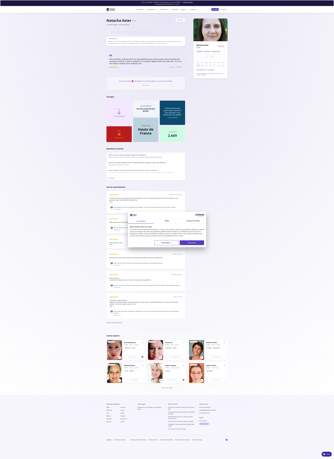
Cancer (122, 410)
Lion (107, 413)
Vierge (122, 413)
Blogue (183, 9)
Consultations (151, 9)
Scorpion (123, 416)
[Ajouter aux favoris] (142, 342)
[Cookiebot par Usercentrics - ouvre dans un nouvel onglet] (196, 215)
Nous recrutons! (204, 424)
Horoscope (163, 9)
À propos (193, 9)
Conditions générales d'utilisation (138, 440)
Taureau (122, 407)
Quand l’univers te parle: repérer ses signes (181, 421)
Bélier (108, 407)
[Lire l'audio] (108, 32)
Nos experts (139, 9)
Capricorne (123, 419)
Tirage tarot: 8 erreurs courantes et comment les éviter (181, 413)
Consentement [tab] (140, 221)
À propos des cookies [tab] (193, 221)
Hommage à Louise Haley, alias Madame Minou (149, 408)
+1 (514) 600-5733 (204, 413)
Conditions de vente (153, 440)
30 (198, 65)
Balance (108, 416)
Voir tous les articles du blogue (177, 429)
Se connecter (203, 421)
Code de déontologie (197, 440)
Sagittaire (109, 419)
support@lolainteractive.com (207, 410)
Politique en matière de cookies (182, 440)
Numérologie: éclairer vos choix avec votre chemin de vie (180, 417)
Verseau (108, 421)
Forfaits (174, 9)
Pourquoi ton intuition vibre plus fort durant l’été (181, 408)
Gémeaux (109, 410)
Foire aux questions (205, 407)
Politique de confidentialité (166, 440)
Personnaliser (165, 242)
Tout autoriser (192, 242)
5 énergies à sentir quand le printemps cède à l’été (181, 425)
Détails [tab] (167, 221)
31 (202, 65)
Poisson (122, 421)
